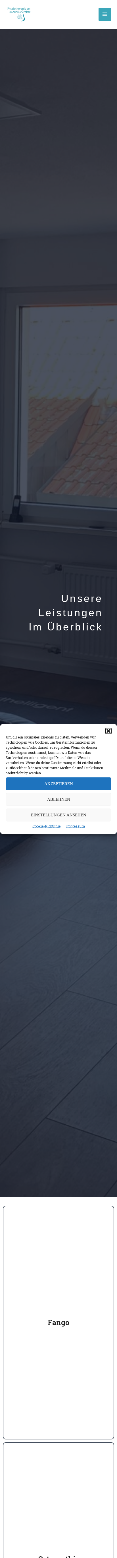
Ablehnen (58, 799)
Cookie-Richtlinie (46, 826)
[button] (108, 731)
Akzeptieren (58, 783)
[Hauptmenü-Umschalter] (105, 14)
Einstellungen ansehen (58, 815)
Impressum (75, 826)
